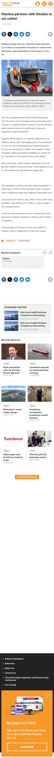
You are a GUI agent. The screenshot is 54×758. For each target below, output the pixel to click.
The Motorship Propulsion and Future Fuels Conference (27, 678)
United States (24, 240)
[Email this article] (27, 34)
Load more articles (27, 477)
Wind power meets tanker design (12, 410)
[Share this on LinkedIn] (15, 34)
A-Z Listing (10, 684)
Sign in (17, 28)
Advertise (10, 663)
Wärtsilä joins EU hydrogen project (38, 456)
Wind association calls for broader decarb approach (11, 370)
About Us (9, 668)
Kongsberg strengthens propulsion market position (38, 413)
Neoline (6, 258)
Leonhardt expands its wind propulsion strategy (39, 370)
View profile (7, 261)
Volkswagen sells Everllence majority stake (12, 457)
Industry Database (14, 658)
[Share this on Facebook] (3, 34)
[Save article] (50, 34)
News (6, 363)
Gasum (35, 318)
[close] (52, 28)
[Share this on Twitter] (9, 34)
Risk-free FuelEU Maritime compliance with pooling (33, 313)
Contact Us (10, 672)
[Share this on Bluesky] (21, 34)
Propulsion (10, 240)
